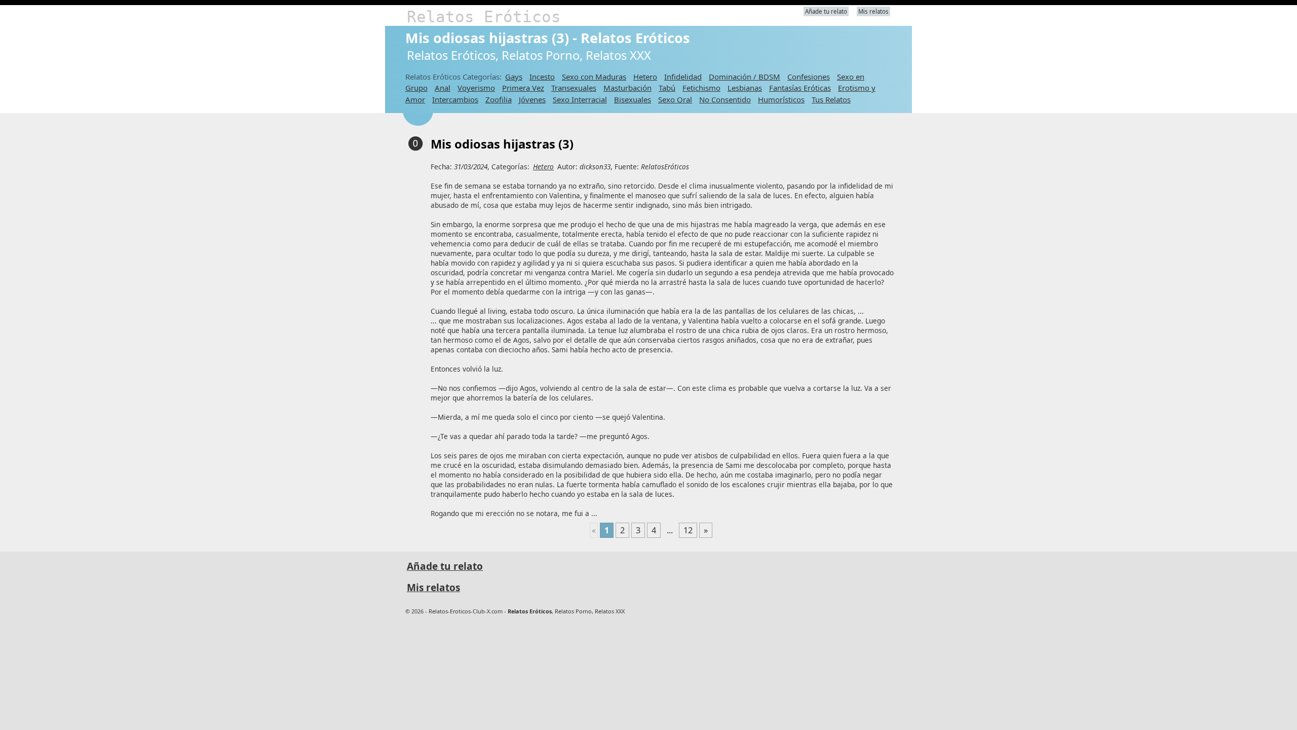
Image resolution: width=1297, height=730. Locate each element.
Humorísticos (781, 99)
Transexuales (573, 88)
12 (688, 530)
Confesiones (808, 76)
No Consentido (725, 99)
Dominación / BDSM (744, 76)
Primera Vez (523, 88)
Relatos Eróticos (484, 17)
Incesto (542, 76)
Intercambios (455, 99)
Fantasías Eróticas (800, 88)
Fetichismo (701, 88)
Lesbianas (745, 88)
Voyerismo (476, 88)
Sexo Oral (675, 99)
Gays (513, 76)
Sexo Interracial (580, 99)
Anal (442, 88)
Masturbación (627, 88)
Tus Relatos (831, 99)
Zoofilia (498, 99)
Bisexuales (632, 99)
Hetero (645, 76)
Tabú (667, 88)
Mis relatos (873, 11)
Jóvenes (532, 99)
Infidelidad (683, 76)
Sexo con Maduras (594, 76)
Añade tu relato (826, 11)
